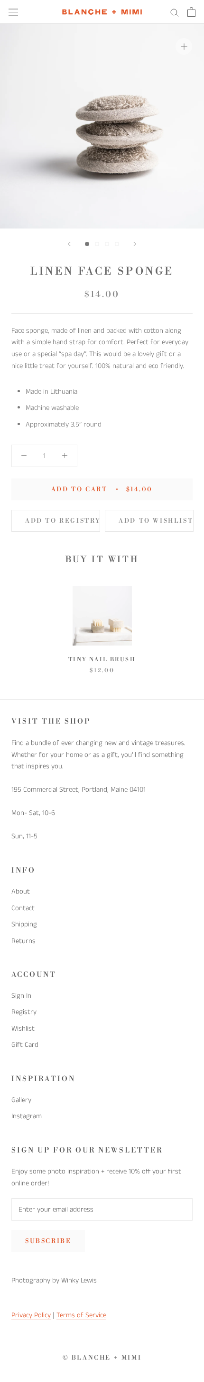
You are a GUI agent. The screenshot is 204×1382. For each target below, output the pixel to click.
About (20, 891)
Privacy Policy (31, 1315)
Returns (23, 941)
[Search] (174, 12)
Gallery (21, 1100)
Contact (23, 908)
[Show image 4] (117, 244)
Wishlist (23, 1029)
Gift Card (24, 1045)
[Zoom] (184, 46)
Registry (24, 1012)
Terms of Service (81, 1315)
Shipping (24, 924)
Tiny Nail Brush (102, 659)
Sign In (21, 996)
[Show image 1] (87, 244)
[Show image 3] (107, 244)
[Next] (134, 244)
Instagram (26, 1116)
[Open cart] (191, 12)
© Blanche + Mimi (102, 1358)
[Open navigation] (13, 12)
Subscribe (48, 1241)
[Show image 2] (97, 244)
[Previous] (69, 244)
